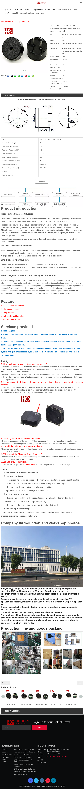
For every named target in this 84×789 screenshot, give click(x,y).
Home (39, 757)
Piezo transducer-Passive (23, 757)
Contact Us (41, 749)
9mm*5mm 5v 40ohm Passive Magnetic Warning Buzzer (42, 704)
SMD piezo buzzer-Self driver (24, 769)
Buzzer (4, 749)
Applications (42, 762)
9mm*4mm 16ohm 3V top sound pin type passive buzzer (71, 704)
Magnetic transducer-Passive (24, 752)
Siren (4, 762)
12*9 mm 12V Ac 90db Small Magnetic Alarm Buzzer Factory (57, 704)
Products (40, 754)
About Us (40, 760)
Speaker (5, 752)
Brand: (52, 40)
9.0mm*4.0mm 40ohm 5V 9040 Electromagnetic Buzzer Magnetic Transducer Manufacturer (12, 704)
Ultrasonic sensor (5, 758)
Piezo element (7, 754)
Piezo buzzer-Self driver (22, 754)
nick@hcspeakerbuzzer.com (57, 756)
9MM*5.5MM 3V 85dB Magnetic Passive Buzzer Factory (27, 704)
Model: (52, 35)
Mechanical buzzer (21, 774)
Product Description (9, 95)
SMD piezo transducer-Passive (25, 772)
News (39, 752)
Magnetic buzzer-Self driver (24, 749)
